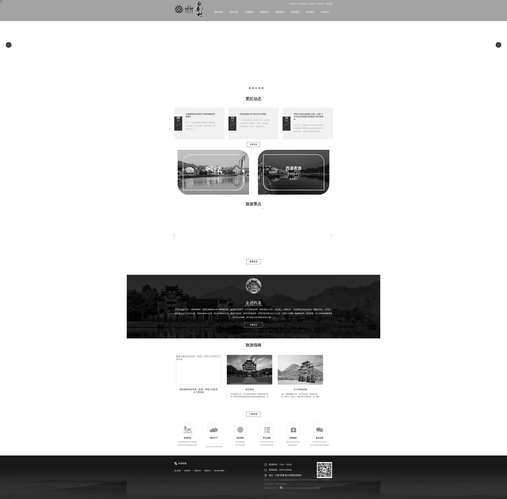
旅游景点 (310, 12)
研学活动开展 (213, 179)
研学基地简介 (213, 174)
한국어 (321, 4)
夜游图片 (293, 179)
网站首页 (219, 12)
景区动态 (234, 12)
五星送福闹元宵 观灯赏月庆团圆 (253, 114)
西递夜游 (279, 12)
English (311, 4)
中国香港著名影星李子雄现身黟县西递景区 (200, 115)
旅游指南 (295, 12)
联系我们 (325, 12)
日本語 (329, 4)
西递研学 (264, 12)
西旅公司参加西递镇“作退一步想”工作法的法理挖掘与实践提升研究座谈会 (308, 116)
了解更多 (253, 414)
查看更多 (253, 145)
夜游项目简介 (293, 174)
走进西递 (249, 12)
